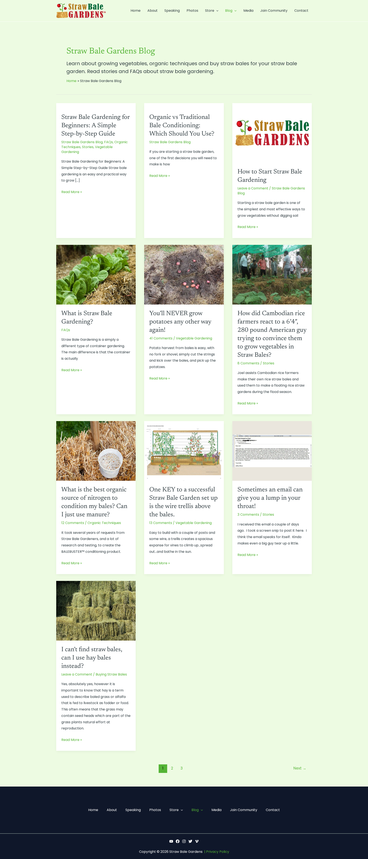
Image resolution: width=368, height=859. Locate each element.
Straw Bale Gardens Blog (82, 142)
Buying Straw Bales (111, 674)
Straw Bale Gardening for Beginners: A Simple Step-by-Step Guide (95, 125)
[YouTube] (171, 841)
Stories (87, 146)
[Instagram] (184, 841)
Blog (228, 10)
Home (136, 10)
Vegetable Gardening (194, 338)
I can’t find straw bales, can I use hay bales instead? (91, 658)
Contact (301, 10)
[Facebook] (178, 841)
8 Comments (248, 363)
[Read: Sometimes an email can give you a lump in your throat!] (272, 450)
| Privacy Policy (216, 851)
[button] (216, 10)
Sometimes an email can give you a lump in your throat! (270, 498)
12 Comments (72, 522)
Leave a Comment (252, 188)
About (152, 10)
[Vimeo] (197, 841)
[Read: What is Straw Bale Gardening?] (96, 274)
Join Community (274, 10)
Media (248, 10)
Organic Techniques (104, 522)
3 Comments (248, 514)
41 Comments (160, 338)
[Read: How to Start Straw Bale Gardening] (272, 132)
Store (209, 10)
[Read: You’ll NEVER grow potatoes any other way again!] (184, 274)
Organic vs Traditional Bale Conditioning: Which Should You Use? (181, 125)
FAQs (108, 142)
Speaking (172, 10)
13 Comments (160, 522)
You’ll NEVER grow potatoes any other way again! (180, 321)
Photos (192, 10)
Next (299, 768)
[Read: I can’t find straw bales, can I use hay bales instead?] (96, 610)
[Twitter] (190, 841)
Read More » (71, 191)
